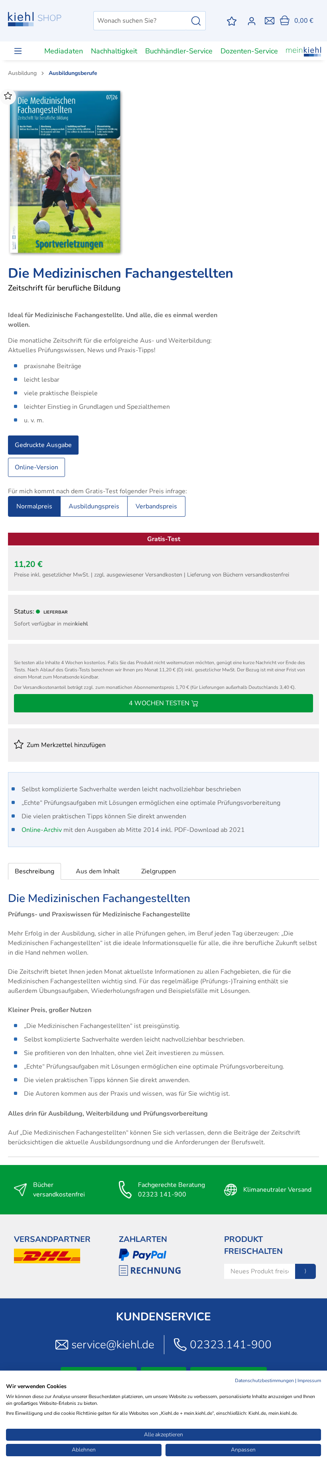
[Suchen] (196, 20)
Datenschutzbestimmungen (264, 1380)
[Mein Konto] (253, 21)
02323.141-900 (231, 1344)
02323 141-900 (162, 1194)
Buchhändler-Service (179, 51)
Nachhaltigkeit (114, 51)
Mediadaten (63, 51)
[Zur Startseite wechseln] (34, 19)
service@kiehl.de (112, 1344)
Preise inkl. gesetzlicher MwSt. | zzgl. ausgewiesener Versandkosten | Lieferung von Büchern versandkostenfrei (151, 575)
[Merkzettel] (232, 21)
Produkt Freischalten (253, 1245)
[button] (34, 871)
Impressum (309, 1380)
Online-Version (36, 467)
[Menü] (18, 50)
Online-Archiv (42, 830)
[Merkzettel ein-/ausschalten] (8, 97)
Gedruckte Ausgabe (43, 445)
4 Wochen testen (160, 703)
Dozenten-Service (249, 51)
